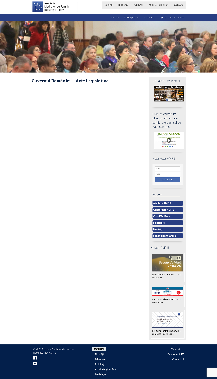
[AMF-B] (54, 7)
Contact (151, 17)
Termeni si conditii (173, 17)
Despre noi (133, 17)
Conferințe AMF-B (163, 209)
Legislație (100, 374)
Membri (114, 17)
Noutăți (158, 229)
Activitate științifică (105, 369)
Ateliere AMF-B (162, 203)
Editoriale (159, 222)
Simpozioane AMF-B (165, 235)
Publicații (100, 364)
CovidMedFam (161, 216)
